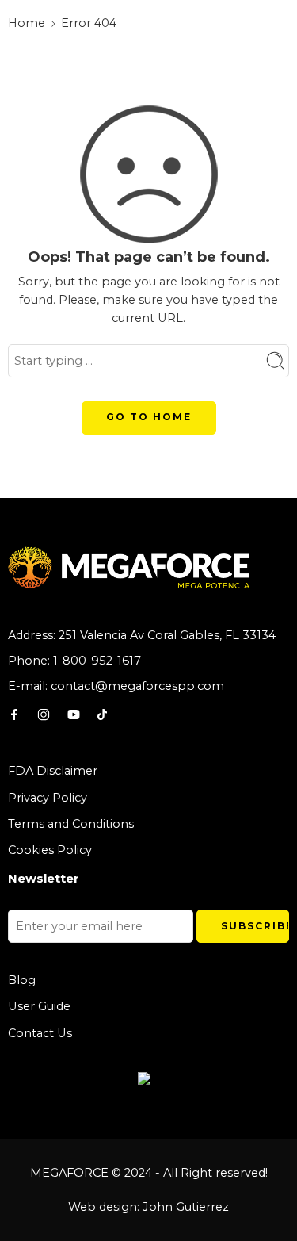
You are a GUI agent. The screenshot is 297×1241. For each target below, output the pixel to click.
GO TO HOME (149, 417)
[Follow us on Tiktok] (102, 714)
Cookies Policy (50, 850)
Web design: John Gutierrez (148, 1207)
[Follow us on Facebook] (14, 714)
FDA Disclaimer (52, 771)
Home (26, 23)
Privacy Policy (47, 798)
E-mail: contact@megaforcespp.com (116, 686)
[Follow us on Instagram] (43, 714)
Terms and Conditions (71, 824)
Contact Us (40, 1033)
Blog (22, 980)
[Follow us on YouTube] (74, 714)
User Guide (39, 1006)
